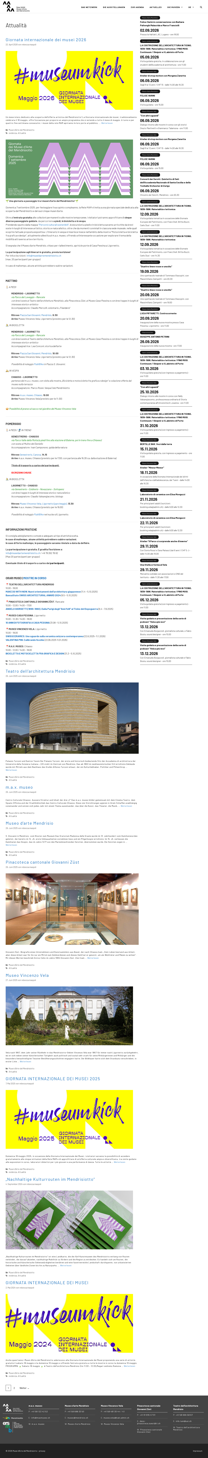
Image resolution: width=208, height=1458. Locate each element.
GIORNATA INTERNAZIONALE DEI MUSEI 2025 (53, 1078)
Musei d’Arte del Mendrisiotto (21, 130)
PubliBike (39, 364)
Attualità (22, 133)
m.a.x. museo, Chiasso (31, 395)
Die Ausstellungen (114, 7)
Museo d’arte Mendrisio (29, 823)
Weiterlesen (107, 123)
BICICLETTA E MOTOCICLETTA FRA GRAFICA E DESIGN (35, 653)
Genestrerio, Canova (30, 454)
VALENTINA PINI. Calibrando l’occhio (25, 639)
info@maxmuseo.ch (40, 1417)
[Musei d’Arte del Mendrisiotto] (16, 6)
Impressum (197, 1451)
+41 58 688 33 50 (76, 1411)
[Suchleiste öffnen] (201, 6)
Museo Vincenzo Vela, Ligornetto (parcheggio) (43, 503)
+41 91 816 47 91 (147, 1415)
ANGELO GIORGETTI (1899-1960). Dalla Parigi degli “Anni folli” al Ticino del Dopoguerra (52, 608)
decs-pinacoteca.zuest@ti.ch (148, 1422)
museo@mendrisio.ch (77, 1417)
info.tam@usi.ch (184, 1421)
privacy (42, 1451)
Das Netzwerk (89, 7)
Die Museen (173, 7)
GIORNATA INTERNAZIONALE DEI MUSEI (47, 1282)
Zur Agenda (137, 7)
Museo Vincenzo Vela (27, 975)
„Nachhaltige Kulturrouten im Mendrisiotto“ (50, 1179)
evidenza (13, 133)
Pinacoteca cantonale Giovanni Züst (43, 861)
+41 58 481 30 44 (112, 1411)
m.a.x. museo (19, 787)
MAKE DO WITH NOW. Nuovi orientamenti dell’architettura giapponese (43, 591)
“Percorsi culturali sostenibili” (53, 224)
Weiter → (24, 1387)
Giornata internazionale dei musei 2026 (46, 39)
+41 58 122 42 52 (39, 1411)
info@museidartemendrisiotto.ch (44, 255)
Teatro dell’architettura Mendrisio (40, 671)
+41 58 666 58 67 (184, 1415)
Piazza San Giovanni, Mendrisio (36, 315)
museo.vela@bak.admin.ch (116, 1417)
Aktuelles (156, 7)
